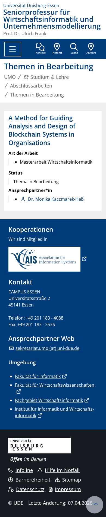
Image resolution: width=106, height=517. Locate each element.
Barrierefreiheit (32, 479)
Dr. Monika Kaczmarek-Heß (55, 199)
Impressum (68, 489)
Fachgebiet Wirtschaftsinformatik (49, 400)
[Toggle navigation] (12, 49)
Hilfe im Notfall (62, 470)
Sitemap (71, 479)
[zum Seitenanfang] (94, 504)
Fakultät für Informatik (38, 376)
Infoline (24, 470)
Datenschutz (30, 489)
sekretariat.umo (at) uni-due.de (47, 348)
